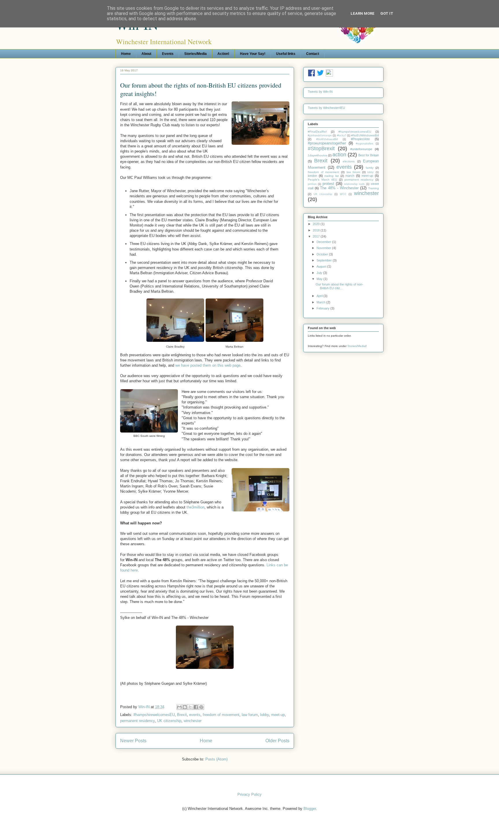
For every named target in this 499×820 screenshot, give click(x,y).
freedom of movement (221, 715)
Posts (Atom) (216, 759)
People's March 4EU (322, 179)
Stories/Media (195, 54)
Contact (312, 54)
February (323, 308)
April (319, 296)
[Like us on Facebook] (311, 75)
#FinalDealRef (317, 131)
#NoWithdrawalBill (327, 139)
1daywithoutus (317, 155)
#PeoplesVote (360, 139)
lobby (264, 715)
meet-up (278, 715)
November (324, 248)
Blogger (310, 808)
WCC (343, 194)
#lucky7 (341, 135)
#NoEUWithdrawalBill (365, 135)
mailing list (331, 175)
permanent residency (137, 721)
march (349, 175)
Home (126, 54)
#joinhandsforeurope (320, 135)
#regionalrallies (364, 143)
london (312, 175)
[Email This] (179, 707)
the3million (195, 507)
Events (168, 54)
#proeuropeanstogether (327, 143)
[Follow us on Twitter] (320, 75)
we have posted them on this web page (208, 365)
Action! (223, 54)
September (324, 260)
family (369, 167)
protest (328, 183)
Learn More (363, 13)
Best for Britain (368, 155)
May (319, 279)
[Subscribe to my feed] (329, 75)
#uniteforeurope (361, 149)
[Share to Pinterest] (201, 707)
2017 (317, 236)
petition (312, 184)
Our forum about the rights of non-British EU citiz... (339, 286)
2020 (317, 224)
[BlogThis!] (185, 707)
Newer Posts (133, 740)
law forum (250, 715)
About (146, 54)
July (319, 272)
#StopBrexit (321, 148)
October (322, 254)
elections (349, 161)
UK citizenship (169, 721)
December (324, 242)
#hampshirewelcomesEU (154, 715)
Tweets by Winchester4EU (326, 108)
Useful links (285, 54)
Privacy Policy (249, 794)
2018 (317, 230)
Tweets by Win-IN (320, 91)
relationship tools (354, 184)
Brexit (182, 715)
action (339, 154)
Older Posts (277, 740)
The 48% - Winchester (339, 188)
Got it (386, 13)
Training (373, 188)
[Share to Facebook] (196, 707)
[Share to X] (190, 707)
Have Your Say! (252, 54)
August (321, 266)
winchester (193, 721)
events (194, 715)
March (321, 302)
